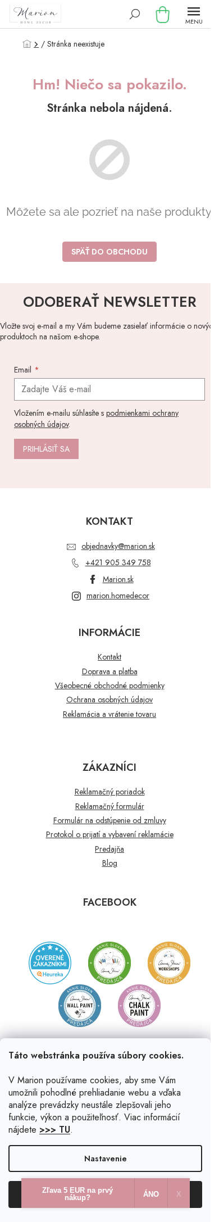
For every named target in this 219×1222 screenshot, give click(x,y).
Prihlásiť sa (46, 449)
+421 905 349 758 (118, 562)
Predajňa (109, 849)
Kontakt (109, 657)
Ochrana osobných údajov (109, 699)
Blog (109, 863)
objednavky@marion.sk (118, 546)
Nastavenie (105, 1158)
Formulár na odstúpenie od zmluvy (109, 820)
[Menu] (193, 14)
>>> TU (54, 1129)
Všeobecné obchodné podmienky (110, 685)
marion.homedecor (117, 595)
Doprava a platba (110, 671)
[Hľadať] (135, 14)
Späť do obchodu (109, 251)
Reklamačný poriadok (110, 792)
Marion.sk (118, 579)
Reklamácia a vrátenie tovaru (109, 714)
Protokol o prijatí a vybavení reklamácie (110, 834)
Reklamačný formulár (109, 806)
